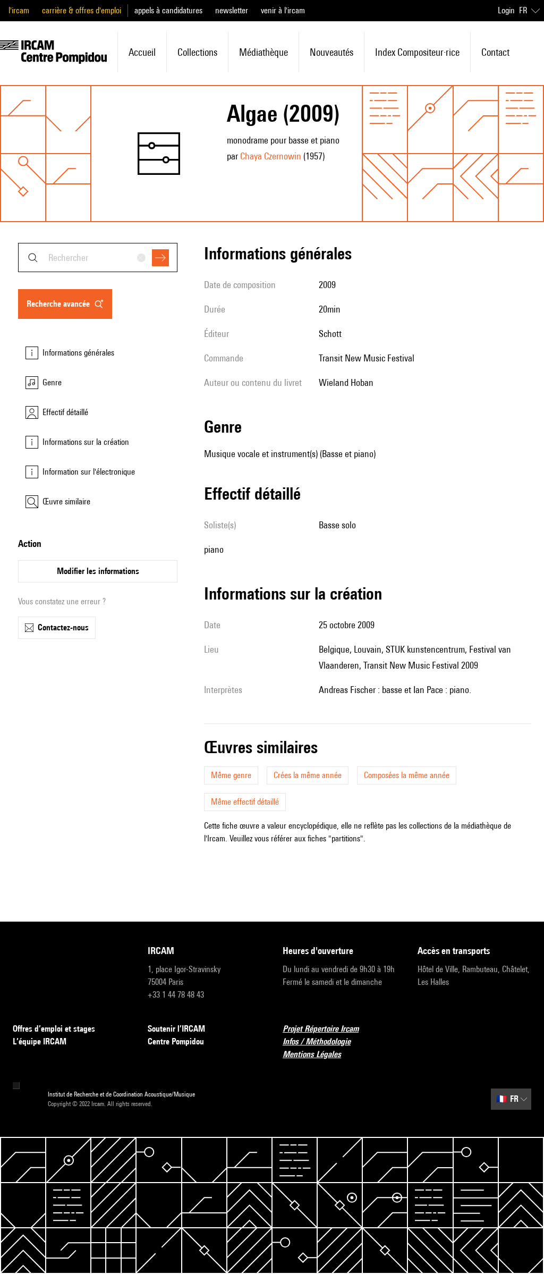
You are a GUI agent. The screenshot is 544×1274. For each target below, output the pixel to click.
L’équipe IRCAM (39, 1041)
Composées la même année (406, 775)
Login (506, 10)
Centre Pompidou (176, 1041)
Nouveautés (331, 52)
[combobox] (97, 257)
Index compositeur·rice (417, 52)
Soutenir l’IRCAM (176, 1029)
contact (495, 52)
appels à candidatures (168, 10)
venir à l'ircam (283, 10)
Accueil (142, 52)
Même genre (231, 775)
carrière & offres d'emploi (81, 10)
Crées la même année (308, 775)
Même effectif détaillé (245, 802)
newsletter (231, 10)
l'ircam (18, 10)
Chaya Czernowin (270, 156)
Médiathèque (263, 52)
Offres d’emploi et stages (54, 1029)
